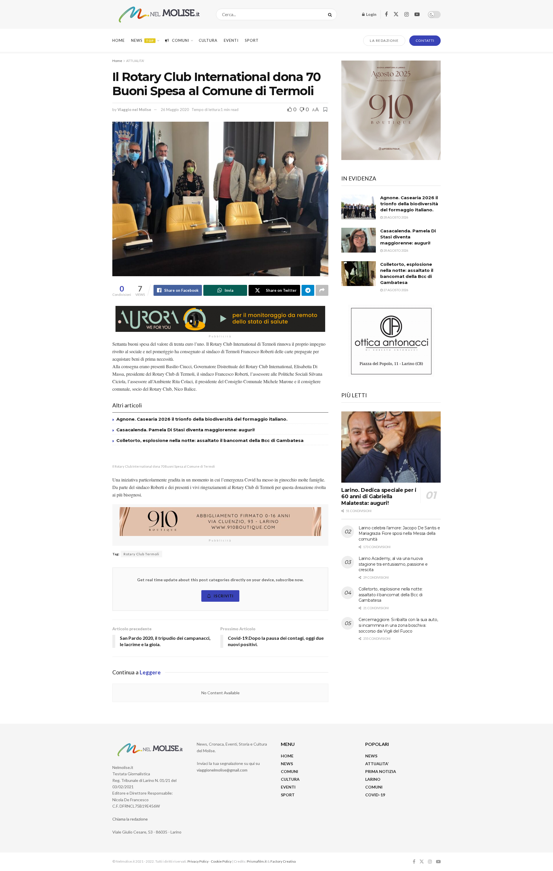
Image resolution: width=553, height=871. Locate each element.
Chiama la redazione (130, 819)
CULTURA (208, 40)
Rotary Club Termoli (141, 554)
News (142, 40)
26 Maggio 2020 (175, 109)
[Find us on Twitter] (396, 14)
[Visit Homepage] (159, 14)
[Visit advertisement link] (220, 319)
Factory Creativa (283, 861)
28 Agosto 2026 (395, 217)
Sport (252, 40)
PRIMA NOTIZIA (380, 771)
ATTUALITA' (135, 61)
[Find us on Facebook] (386, 14)
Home (118, 40)
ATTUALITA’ (377, 763)
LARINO (372, 779)
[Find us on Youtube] (417, 14)
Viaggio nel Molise (134, 109)
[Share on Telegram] (308, 290)
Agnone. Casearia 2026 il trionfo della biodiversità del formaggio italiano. (201, 419)
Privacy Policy (198, 861)
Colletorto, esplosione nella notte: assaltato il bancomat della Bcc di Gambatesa (210, 440)
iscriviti (224, 596)
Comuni (180, 40)
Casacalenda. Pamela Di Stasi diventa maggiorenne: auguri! (186, 429)
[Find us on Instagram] (406, 14)
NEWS (287, 763)
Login (370, 14)
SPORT (288, 794)
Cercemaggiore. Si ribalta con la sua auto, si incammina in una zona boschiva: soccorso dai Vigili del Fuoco (398, 625)
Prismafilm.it (257, 861)
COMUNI (289, 771)
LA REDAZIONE (384, 40)
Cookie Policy (221, 861)
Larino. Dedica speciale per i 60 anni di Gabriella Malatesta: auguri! (378, 496)
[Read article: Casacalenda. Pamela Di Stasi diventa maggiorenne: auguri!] (358, 240)
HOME (287, 755)
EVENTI (231, 40)
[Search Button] (331, 14)
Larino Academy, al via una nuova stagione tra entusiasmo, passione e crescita (393, 564)
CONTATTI (425, 40)
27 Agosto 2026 (395, 290)
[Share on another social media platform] (322, 290)
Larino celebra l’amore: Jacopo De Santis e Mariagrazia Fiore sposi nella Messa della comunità (399, 533)
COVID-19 (375, 794)
